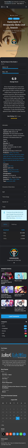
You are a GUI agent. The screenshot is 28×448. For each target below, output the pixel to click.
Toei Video (16, 152)
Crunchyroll (15, 158)
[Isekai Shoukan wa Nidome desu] (21, 289)
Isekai (9, 171)
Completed (16, 18)
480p (10, 179)
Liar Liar (3, 308)
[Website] (14, 263)
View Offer (20, 3)
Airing (3, 335)
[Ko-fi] (24, 434)
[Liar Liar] (7, 303)
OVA (3, 333)
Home (12, 15)
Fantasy (10, 169)
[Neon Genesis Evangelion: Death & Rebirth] (7, 275)
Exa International (7, 160)
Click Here (19, 218)
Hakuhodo (21, 158)
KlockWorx (6, 154)
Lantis (10, 152)
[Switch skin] (26, 7)
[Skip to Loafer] (21, 275)
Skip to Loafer (18, 280)
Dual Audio (9, 181)
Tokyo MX (13, 156)
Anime (16, 15)
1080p (17, 179)
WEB (14, 181)
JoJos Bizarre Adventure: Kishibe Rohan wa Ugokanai (6, 296)
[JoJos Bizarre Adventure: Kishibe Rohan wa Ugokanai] (7, 289)
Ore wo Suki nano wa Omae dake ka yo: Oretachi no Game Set (20, 309)
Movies (4, 331)
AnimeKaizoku (14, 45)
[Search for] (7, 7)
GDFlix (5, 224)
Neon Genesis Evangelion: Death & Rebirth (6, 282)
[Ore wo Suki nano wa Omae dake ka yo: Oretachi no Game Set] (21, 303)
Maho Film (10, 166)
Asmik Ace (17, 154)
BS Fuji (9, 156)
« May (2, 425)
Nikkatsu (11, 154)
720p (14, 179)
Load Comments (14, 316)
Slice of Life (15, 169)
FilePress (14, 224)
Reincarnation (15, 171)
